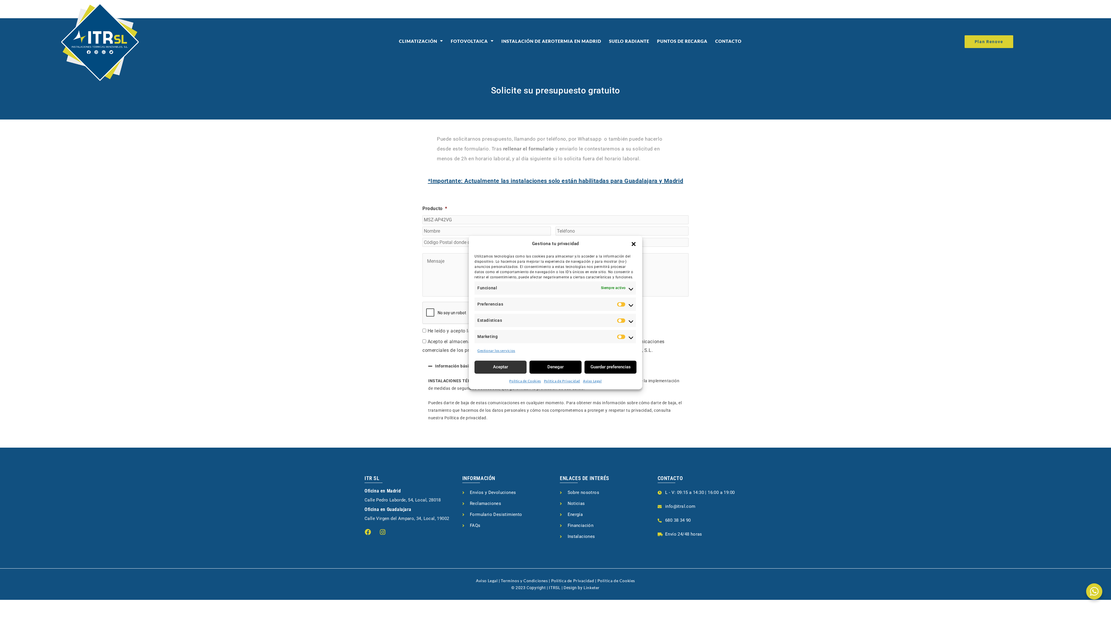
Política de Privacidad (562, 381)
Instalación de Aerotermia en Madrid (551, 41)
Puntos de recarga (682, 41)
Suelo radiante (629, 41)
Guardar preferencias (611, 367)
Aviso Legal (592, 381)
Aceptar (500, 367)
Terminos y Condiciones (524, 580)
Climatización (418, 41)
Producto (434, 208)
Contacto (728, 41)
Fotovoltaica (469, 41)
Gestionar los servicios (496, 350)
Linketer (592, 587)
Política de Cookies (525, 381)
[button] (634, 244)
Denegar (555, 367)
